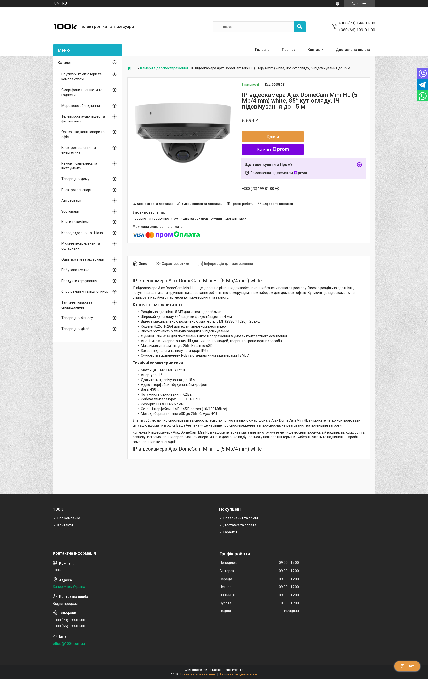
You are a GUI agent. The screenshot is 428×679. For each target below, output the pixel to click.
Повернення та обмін (240, 518)
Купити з (264, 149)
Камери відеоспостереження (164, 68)
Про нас (288, 50)
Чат (411, 666)
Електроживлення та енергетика (78, 150)
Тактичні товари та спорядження (76, 304)
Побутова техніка (75, 270)
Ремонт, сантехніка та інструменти (79, 165)
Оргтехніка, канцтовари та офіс (83, 134)
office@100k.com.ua (69, 644)
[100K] (65, 26)
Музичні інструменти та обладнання (80, 246)
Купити (273, 137)
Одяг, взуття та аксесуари (82, 259)
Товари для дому (75, 179)
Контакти (315, 50)
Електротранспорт (76, 190)
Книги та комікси (75, 222)
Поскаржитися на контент (198, 674)
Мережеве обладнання (80, 106)
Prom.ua (237, 670)
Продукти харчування (79, 281)
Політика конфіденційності (238, 674)
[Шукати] (300, 26)
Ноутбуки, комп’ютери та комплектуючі (81, 76)
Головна (262, 50)
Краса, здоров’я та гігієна (82, 233)
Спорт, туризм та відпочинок (84, 291)
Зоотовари (70, 211)
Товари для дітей (75, 329)
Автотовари (71, 200)
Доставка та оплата (353, 50)
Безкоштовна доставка (155, 204)
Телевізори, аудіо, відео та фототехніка (83, 118)
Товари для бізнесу (77, 318)
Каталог (64, 63)
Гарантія (230, 532)
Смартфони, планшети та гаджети (81, 92)
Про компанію (68, 518)
